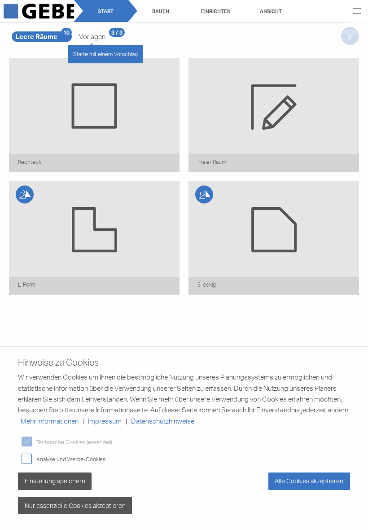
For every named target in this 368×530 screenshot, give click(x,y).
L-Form (26, 284)
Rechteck (29, 161)
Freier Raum (211, 161)
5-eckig (206, 284)
